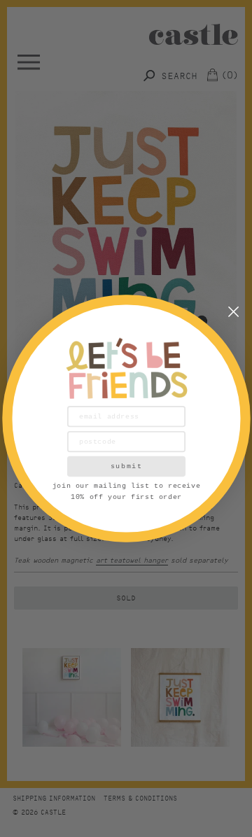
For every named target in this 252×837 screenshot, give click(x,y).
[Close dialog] (233, 311)
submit (125, 466)
